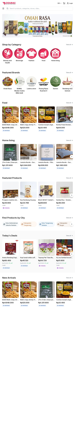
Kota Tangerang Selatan (47, 224)
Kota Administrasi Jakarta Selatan (12, 224)
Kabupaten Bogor (63, 224)
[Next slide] (72, 85)
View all (68, 44)
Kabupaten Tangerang (27, 224)
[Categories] (3, 8)
